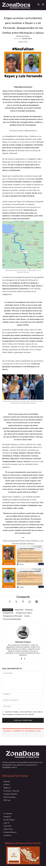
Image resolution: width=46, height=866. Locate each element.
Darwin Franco (27, 38)
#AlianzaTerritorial (15, 776)
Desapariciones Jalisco (24, 613)
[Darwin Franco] (23, 632)
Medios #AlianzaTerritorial (23, 843)
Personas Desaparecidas (12, 619)
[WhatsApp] (29, 601)
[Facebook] (9, 601)
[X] (16, 601)
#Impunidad (19, 610)
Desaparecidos (8, 613)
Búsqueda (29, 610)
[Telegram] (36, 601)
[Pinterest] (23, 601)
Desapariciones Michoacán (12, 616)
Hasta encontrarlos (22, 36)
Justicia (27, 616)
